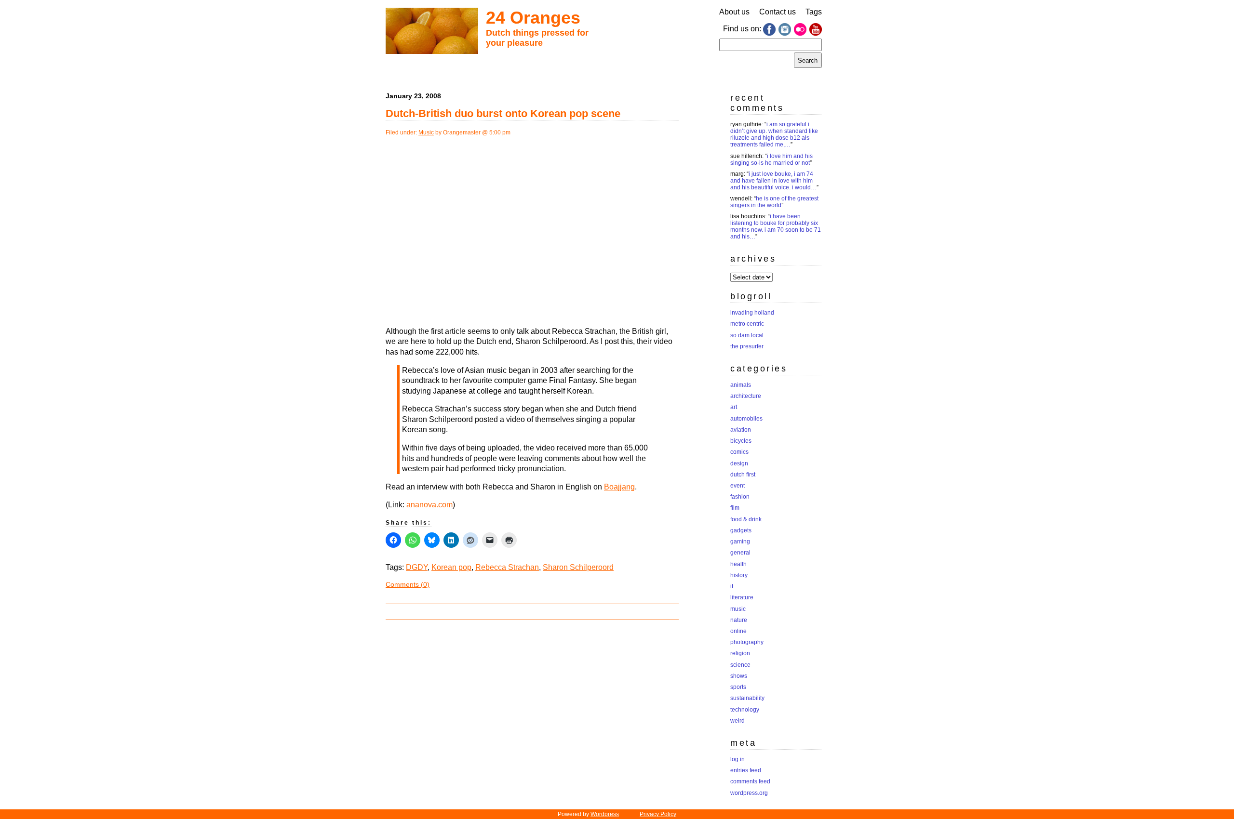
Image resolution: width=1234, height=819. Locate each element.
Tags (813, 12)
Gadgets (740, 530)
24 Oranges (533, 17)
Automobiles (746, 418)
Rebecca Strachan (507, 567)
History (739, 575)
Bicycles (740, 440)
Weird (737, 720)
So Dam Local (747, 335)
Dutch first (742, 474)
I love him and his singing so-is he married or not (771, 159)
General (740, 552)
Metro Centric (747, 323)
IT (731, 586)
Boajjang (619, 487)
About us (734, 12)
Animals (740, 385)
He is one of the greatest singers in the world (774, 202)
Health (738, 564)
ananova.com (429, 505)
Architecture (745, 396)
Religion (740, 653)
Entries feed (745, 770)
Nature (738, 620)
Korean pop (451, 567)
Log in (737, 759)
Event (737, 485)
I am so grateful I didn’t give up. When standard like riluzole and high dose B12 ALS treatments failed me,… (774, 134)
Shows (738, 676)
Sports (738, 687)
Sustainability (747, 698)
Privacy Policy (658, 814)
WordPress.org (749, 793)
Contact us (777, 12)
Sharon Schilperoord (578, 567)
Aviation (740, 429)
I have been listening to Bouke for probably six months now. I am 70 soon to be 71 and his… (775, 226)
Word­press (604, 814)
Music (426, 132)
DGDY (417, 567)
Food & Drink (746, 519)
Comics (739, 452)
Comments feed (750, 781)
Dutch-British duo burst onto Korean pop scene (503, 113)
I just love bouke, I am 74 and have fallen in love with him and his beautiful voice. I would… (773, 181)
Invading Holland (752, 312)
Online (738, 631)
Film (734, 507)
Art (733, 407)
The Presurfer (747, 346)
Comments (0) (407, 584)
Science (740, 664)
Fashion (740, 496)
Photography (747, 642)
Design (739, 463)
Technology (744, 709)
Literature (741, 597)
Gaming (740, 541)
